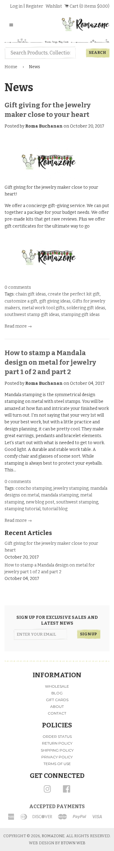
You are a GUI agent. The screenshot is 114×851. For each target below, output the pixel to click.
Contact (57, 713)
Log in (16, 6)
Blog (57, 693)
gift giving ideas (55, 301)
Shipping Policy (57, 750)
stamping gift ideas (80, 314)
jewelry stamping (71, 488)
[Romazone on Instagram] (47, 791)
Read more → (18, 326)
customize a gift (21, 301)
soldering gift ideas (86, 307)
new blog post (40, 502)
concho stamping (34, 488)
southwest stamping (77, 502)
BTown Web (73, 843)
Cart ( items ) (89, 6)
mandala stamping (59, 495)
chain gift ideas (31, 294)
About (57, 706)
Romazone (53, 836)
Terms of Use (57, 763)
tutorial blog (54, 508)
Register (34, 6)
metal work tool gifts (43, 307)
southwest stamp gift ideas (32, 314)
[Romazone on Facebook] (66, 791)
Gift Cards (57, 699)
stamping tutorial (22, 508)
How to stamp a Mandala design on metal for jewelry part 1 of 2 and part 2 (50, 362)
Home (11, 66)
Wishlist (54, 6)
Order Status (57, 736)
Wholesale (57, 686)
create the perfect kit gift (74, 294)
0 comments (18, 287)
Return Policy (57, 743)
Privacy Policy (57, 757)
